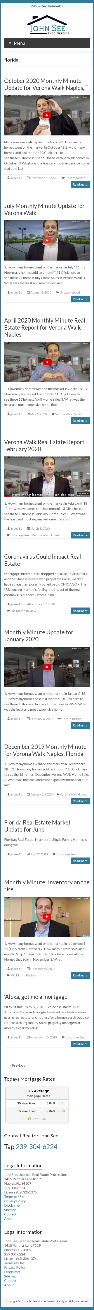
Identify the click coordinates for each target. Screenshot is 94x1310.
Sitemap (10, 1210)
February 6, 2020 (41, 719)
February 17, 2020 (42, 604)
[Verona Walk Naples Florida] (47, 15)
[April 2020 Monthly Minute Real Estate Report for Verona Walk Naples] (47, 344)
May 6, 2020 (38, 414)
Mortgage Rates (38, 1096)
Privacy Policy (15, 1201)
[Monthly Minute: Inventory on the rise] (47, 899)
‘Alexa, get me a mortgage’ (36, 996)
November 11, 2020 (43, 178)
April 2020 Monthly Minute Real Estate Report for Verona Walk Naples (44, 327)
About (9, 1218)
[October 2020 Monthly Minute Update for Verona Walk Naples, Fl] (47, 97)
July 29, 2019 (39, 854)
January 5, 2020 (41, 794)
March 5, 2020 (40, 528)
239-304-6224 (36, 1146)
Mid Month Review (23, 611)
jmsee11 (16, 178)
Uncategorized (75, 178)
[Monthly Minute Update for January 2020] (47, 649)
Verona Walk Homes (68, 414)
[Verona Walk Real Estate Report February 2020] (47, 458)
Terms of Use (14, 1196)
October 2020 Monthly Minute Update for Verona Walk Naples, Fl (47, 84)
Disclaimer (12, 1205)
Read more (80, 184)
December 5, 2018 (42, 969)
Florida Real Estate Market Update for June (37, 826)
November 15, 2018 (43, 1037)
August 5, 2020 (40, 292)
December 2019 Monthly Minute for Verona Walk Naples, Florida (45, 750)
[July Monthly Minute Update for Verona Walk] (47, 222)
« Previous (17, 1065)
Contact (10, 1214)
